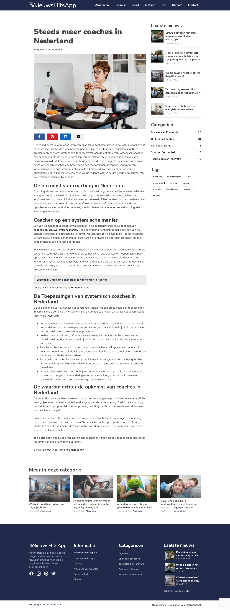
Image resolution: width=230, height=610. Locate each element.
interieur (174, 183)
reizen (186, 183)
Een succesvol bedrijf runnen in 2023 (67, 287)
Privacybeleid (81, 574)
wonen (156, 195)
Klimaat (177, 5)
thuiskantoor (172, 189)
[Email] (78, 137)
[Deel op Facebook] (39, 137)
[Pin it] (52, 137)
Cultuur (150, 5)
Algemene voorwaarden (86, 568)
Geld (188, 176)
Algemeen (102, 5)
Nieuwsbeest (193, 604)
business (157, 176)
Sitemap (78, 579)
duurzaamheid (174, 176)
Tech (163, 5)
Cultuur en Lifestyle (129, 569)
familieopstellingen (107, 347)
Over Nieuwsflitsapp (84, 558)
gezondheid (159, 183)
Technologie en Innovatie (131, 563)
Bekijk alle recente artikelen (177, 591)
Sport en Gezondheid (130, 558)
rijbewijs (157, 189)
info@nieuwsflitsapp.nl (85, 552)
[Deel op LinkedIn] (65, 137)
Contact (193, 5)
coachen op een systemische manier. (56, 229)
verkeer (187, 189)
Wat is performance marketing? (65, 449)
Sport (135, 5)
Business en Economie (130, 574)
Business (120, 5)
